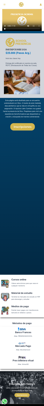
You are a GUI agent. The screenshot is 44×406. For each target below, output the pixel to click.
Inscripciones (22, 395)
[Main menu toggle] (4, 4)
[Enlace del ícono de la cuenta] (41, 5)
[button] (22, 127)
